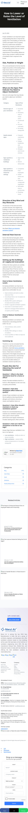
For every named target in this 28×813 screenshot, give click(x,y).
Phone (14, 784)
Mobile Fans (4, 670)
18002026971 (4, 729)
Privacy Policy (17, 673)
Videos (15, 667)
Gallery (2, 672)
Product (14, 778)
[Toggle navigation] (18, 2)
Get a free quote (14, 619)
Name (14, 764)
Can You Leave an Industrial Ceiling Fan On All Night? (13, 562)
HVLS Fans (3, 664)
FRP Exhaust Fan (5, 667)
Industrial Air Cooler (6, 669)
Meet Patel (19, 451)
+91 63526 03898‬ (5, 688)
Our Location (17, 670)
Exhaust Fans (4, 666)
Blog (15, 666)
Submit (14, 803)
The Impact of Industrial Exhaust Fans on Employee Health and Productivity (13, 529)
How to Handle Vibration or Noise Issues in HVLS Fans (13, 594)
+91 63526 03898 (5, 697)
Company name (14, 771)
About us (16, 669)
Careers (16, 664)
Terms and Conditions (19, 672)
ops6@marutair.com (5, 691)
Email (14, 790)
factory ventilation (19, 348)
